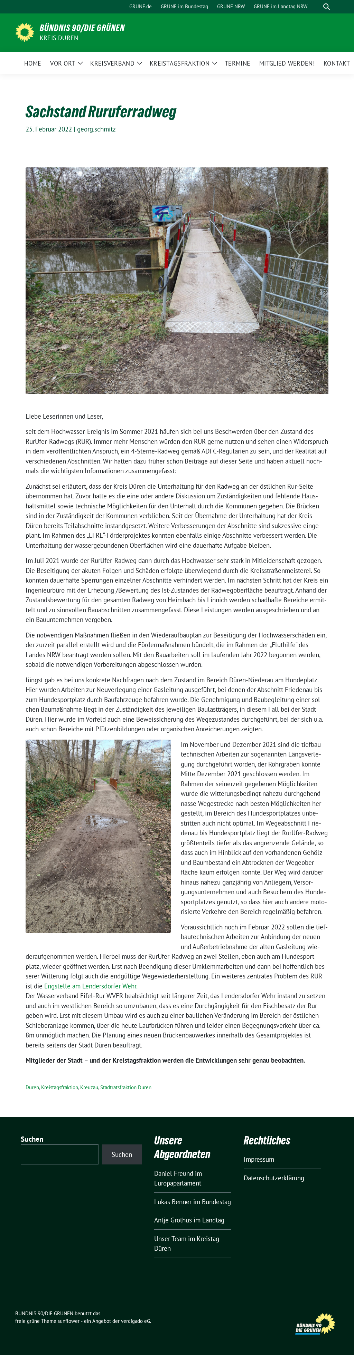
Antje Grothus (173, 1220)
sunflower (69, 1321)
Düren (32, 1087)
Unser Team (170, 1239)
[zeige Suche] (326, 6)
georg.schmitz (96, 129)
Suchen (32, 1139)
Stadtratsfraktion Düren (125, 1087)
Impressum (259, 1159)
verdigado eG (135, 1321)
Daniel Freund (173, 1173)
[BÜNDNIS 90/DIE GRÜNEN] (24, 32)
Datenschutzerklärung (274, 1178)
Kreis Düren (59, 38)
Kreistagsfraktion (59, 1087)
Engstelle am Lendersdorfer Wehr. (91, 986)
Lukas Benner (173, 1202)
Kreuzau (89, 1087)
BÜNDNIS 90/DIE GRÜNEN (82, 28)
